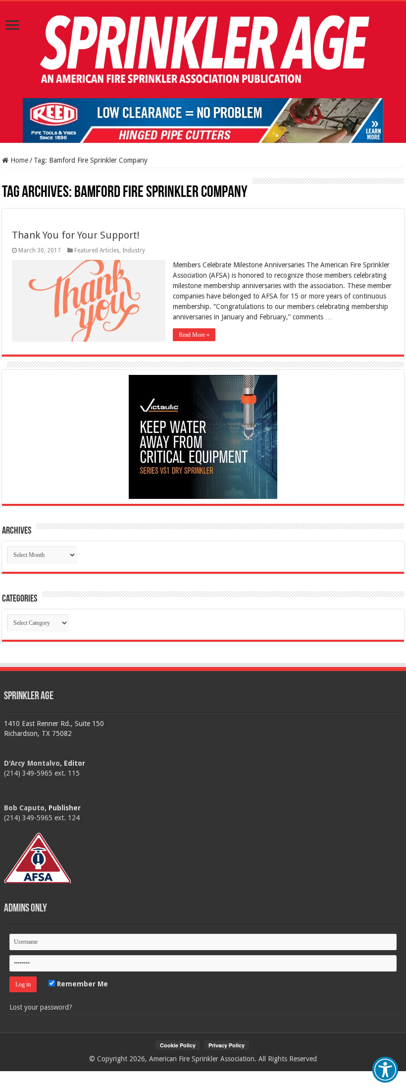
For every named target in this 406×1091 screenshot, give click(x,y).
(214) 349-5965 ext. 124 (42, 818)
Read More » (194, 334)
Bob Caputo (24, 808)
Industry (133, 250)
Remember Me (81, 984)
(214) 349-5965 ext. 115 (42, 773)
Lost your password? (40, 1007)
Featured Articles (96, 250)
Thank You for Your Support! (76, 235)
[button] (385, 1069)
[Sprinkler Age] (203, 49)
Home (18, 160)
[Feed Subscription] (6, 182)
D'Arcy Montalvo (32, 763)
